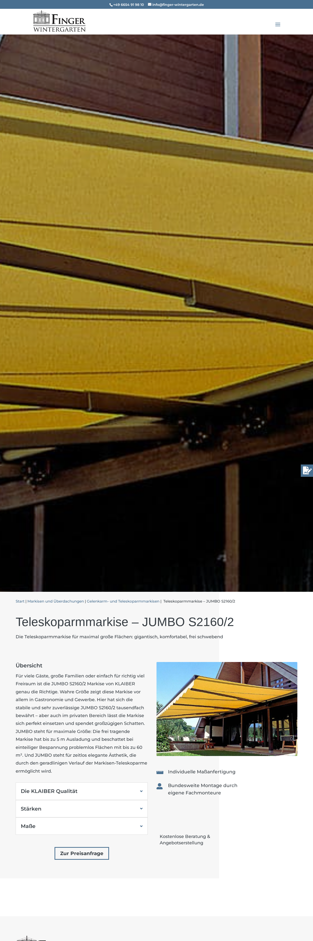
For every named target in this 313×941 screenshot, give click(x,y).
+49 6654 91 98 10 (128, 4)
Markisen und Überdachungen (55, 601)
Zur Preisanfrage (81, 853)
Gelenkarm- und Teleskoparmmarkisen (123, 601)
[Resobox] (226, 754)
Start (20, 601)
